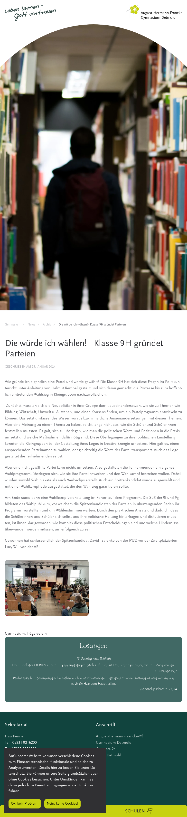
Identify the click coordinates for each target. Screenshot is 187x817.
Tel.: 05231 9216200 (21, 743)
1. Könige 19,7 (166, 671)
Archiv (47, 324)
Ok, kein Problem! (24, 804)
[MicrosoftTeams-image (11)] (47, 588)
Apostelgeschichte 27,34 (158, 689)
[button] (139, 811)
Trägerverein (37, 634)
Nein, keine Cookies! (62, 804)
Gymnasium (15, 634)
